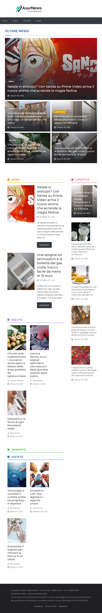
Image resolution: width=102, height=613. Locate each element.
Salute (15, 20)
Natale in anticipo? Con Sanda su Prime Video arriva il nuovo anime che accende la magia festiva (50, 89)
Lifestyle (27, 20)
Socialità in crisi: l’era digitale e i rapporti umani (37, 497)
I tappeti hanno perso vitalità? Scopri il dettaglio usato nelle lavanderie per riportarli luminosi (84, 371)
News (5, 20)
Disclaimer (38, 606)
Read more (44, 245)
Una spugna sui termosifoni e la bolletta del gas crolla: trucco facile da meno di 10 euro (74, 151)
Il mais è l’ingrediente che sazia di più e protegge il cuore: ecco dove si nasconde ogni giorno (84, 291)
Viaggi (38, 20)
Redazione (63, 606)
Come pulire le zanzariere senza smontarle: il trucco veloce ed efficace (70, 119)
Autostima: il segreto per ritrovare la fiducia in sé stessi (15, 553)
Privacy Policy (50, 606)
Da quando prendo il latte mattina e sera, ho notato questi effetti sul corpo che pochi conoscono (83, 249)
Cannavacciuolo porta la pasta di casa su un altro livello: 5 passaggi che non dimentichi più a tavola (84, 331)
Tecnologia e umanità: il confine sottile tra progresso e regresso (16, 497)
